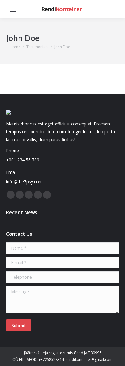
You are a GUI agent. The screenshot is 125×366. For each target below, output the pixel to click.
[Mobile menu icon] (13, 9)
